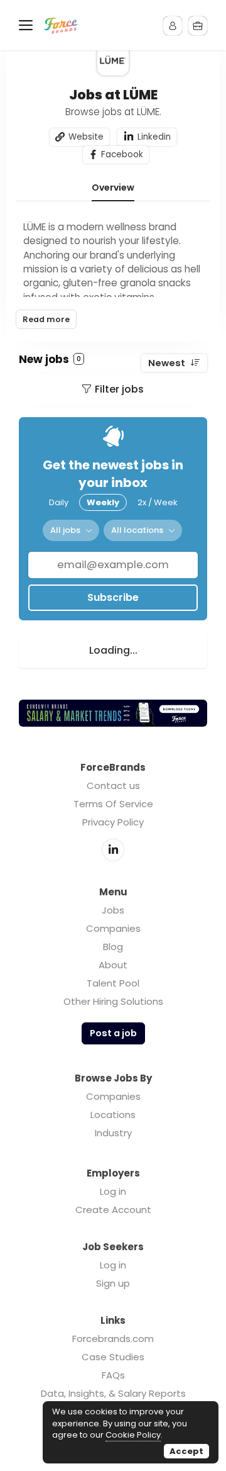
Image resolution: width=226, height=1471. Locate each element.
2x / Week (157, 502)
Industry (113, 1132)
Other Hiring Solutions (113, 1001)
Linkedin (154, 137)
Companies (113, 928)
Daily (58, 502)
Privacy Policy (113, 822)
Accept (186, 1451)
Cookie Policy (133, 1435)
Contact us (113, 785)
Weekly (103, 502)
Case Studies (113, 1356)
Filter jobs (119, 389)
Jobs (113, 910)
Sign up (113, 1283)
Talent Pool (113, 983)
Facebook (122, 154)
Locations (113, 1114)
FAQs (113, 1375)
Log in (113, 1191)
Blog (113, 946)
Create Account (113, 1209)
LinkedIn (113, 850)
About (113, 964)
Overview (113, 188)
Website (86, 137)
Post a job (113, 1033)
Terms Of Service (113, 803)
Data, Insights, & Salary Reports (113, 1393)
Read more (46, 319)
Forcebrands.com (113, 1338)
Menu (28, 25)
